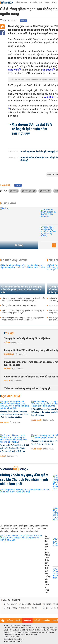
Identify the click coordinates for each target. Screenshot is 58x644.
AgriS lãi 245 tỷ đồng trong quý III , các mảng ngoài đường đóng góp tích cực (23, 312)
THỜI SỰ (10, 620)
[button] (54, 245)
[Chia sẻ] (2, 32)
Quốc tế (7, 381)
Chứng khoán (9, 354)
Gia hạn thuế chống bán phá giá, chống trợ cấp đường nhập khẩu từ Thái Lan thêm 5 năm (21, 289)
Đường (19, 245)
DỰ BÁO (18, 620)
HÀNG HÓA (27, 620)
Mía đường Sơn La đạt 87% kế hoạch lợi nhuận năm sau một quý (31, 129)
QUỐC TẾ (37, 620)
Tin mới (9, 333)
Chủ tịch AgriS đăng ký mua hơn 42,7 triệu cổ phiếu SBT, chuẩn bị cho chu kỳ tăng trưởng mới (23, 299)
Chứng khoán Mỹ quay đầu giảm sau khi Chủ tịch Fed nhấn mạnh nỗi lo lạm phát (24, 479)
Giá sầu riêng (24, 608)
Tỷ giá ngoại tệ (25, 604)
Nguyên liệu (36, 2)
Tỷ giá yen (47, 604)
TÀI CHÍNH (46, 620)
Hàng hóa (7, 2)
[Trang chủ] (2, 26)
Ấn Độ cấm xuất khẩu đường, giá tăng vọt (19, 306)
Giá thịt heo (36, 608)
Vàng (47, 2)
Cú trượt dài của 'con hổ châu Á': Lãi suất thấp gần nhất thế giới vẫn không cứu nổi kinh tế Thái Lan (14, 448)
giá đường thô (45, 191)
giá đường (14, 191)
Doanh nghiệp (49, 236)
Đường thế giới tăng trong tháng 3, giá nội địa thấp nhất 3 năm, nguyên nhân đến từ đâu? (23, 319)
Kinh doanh (4, 422)
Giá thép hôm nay (10, 608)
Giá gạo (45, 608)
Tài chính (7, 369)
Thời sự (7, 342)
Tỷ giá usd (37, 604)
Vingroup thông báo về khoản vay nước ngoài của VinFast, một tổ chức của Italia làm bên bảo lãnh (15, 414)
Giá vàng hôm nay (10, 604)
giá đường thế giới (28, 191)
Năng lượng (21, 2)
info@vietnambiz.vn (16, 639)
